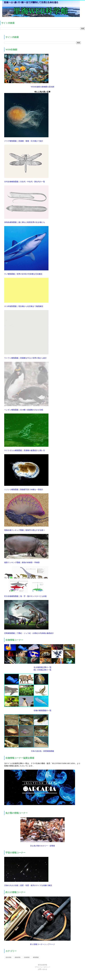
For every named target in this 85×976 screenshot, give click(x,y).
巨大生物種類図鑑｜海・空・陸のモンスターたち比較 (25, 596)
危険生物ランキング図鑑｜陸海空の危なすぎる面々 (24, 530)
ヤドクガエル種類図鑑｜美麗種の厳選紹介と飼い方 (24, 450)
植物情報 (17, 957)
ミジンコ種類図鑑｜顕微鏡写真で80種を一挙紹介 (23, 489)
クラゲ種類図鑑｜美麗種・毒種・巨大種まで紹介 (23, 141)
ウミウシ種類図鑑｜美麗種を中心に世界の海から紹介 (25, 358)
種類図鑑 (36, 957)
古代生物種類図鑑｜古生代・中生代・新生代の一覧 (24, 182)
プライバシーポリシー (42, 967)
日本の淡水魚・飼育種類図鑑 (42, 751)
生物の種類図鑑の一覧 (42, 710)
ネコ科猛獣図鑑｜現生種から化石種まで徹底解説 (23, 306)
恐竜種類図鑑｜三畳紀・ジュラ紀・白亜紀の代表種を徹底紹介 (29, 633)
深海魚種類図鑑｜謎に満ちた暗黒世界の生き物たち (24, 222)
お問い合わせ (42, 969)
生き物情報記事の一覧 (42, 667)
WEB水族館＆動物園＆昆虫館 (42, 87)
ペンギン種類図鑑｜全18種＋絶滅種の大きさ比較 (23, 410)
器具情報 (8, 957)
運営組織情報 (42, 965)
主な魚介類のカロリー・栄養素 (42, 846)
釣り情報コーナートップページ (42, 944)
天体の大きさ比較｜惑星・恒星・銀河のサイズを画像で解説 (28, 885)
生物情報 (27, 957)
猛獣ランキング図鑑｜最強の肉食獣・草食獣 (22, 562)
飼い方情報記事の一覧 (42, 670)
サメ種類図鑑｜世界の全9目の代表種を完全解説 (23, 274)
